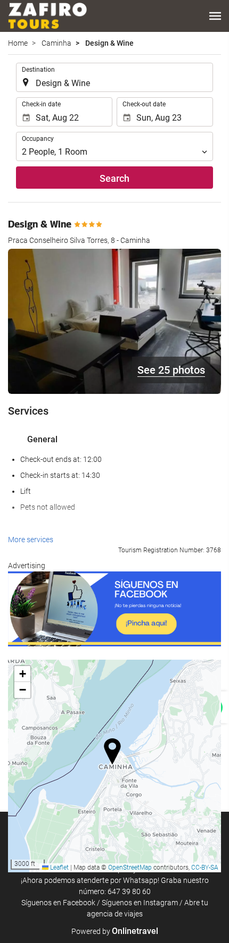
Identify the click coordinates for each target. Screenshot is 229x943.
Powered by (114, 931)
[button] (215, 16)
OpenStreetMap (130, 867)
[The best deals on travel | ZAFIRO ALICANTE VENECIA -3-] (47, 16)
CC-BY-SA (204, 867)
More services (30, 539)
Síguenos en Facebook (58, 902)
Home (18, 43)
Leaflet (58, 867)
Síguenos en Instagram (140, 902)
